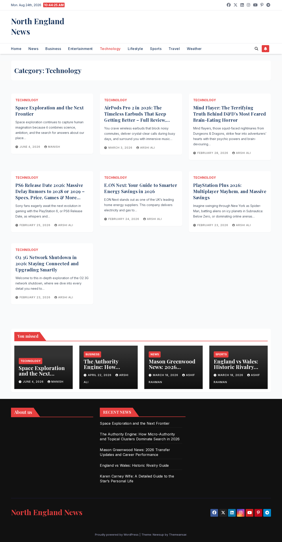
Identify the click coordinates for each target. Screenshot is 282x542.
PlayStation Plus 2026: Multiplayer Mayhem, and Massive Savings (229, 191)
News (33, 48)
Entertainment (80, 48)
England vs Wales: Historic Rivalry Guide (236, 367)
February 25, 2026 (35, 225)
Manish (54, 146)
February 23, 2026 (213, 225)
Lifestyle (135, 48)
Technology (110, 48)
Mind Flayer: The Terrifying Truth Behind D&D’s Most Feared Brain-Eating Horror (229, 114)
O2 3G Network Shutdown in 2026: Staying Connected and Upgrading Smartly (47, 263)
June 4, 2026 (30, 146)
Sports (155, 48)
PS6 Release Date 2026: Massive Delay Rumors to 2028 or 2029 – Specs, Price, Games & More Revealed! (50, 194)
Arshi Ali (147, 147)
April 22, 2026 (100, 375)
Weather (194, 48)
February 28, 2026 (213, 153)
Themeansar (177, 534)
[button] (256, 48)
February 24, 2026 (124, 219)
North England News (37, 26)
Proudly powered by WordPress (117, 534)
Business (53, 48)
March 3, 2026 (120, 147)
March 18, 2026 (166, 375)
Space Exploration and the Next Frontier (42, 373)
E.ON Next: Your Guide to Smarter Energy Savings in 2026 (140, 188)
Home (16, 48)
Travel (174, 48)
